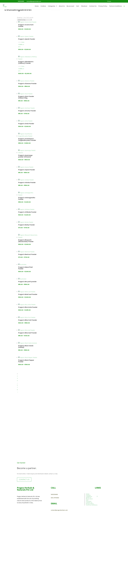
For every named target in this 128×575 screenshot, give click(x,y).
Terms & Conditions (115, 6)
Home (37, 6)
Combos (43, 6)
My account (70, 6)
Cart (77, 6)
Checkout (84, 6)
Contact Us (92, 6)
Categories (51, 6)
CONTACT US (24, 479)
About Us (62, 6)
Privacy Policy (102, 6)
